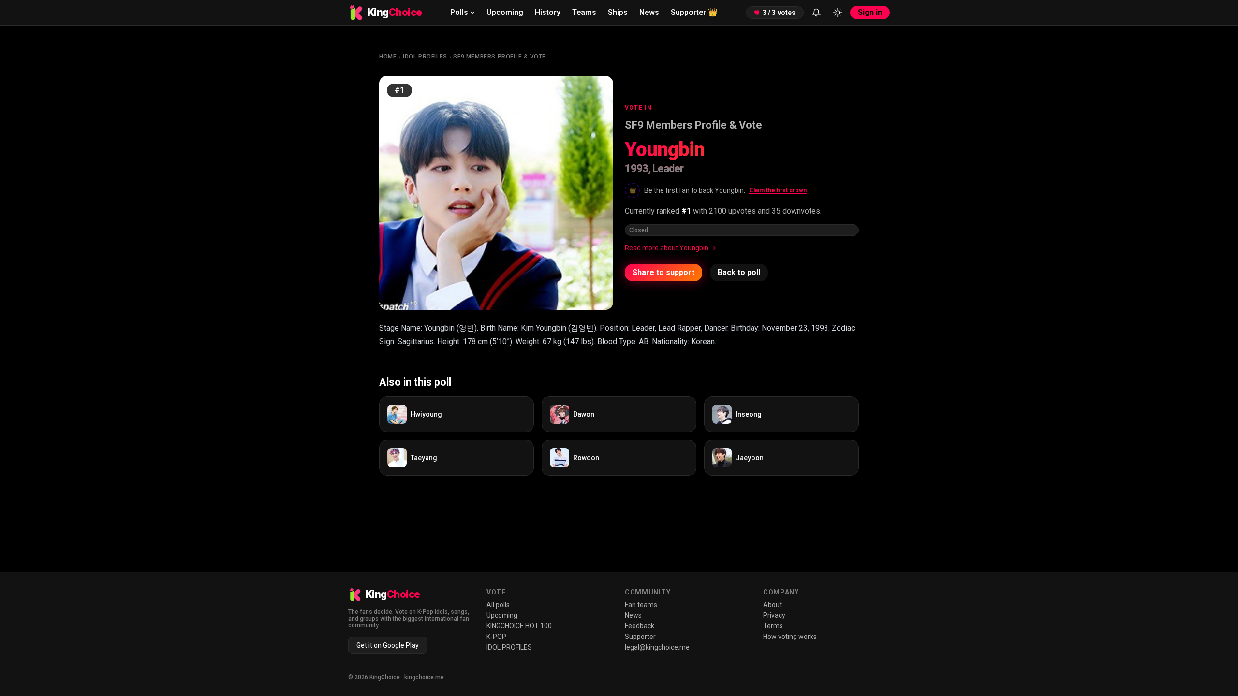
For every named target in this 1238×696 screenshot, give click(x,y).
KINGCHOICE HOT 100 (519, 626)
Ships (618, 12)
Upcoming (504, 12)
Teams (584, 12)
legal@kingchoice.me (657, 647)
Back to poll (739, 272)
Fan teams (641, 605)
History (547, 12)
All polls (498, 605)
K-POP (496, 636)
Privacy (774, 615)
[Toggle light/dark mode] (837, 12)
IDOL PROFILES (425, 56)
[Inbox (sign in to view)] (816, 12)
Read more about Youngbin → (670, 248)
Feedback (639, 626)
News (649, 12)
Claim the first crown (778, 190)
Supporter (694, 12)
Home (388, 56)
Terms (773, 626)
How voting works (790, 636)
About (772, 605)
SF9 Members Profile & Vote (499, 56)
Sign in (870, 12)
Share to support (663, 272)
